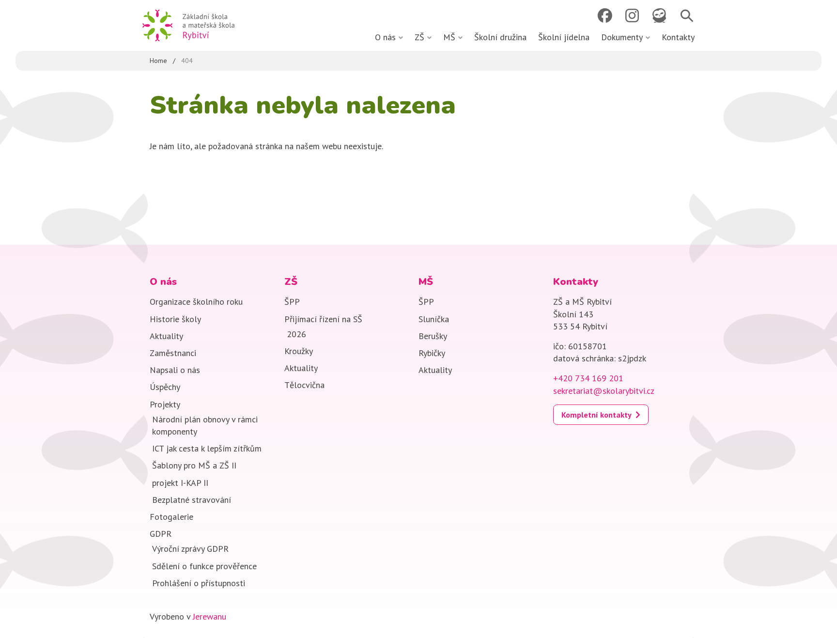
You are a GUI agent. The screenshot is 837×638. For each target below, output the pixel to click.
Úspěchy (165, 386)
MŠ (449, 37)
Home (158, 60)
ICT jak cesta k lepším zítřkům (207, 448)
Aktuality (166, 336)
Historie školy (175, 319)
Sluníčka (433, 319)
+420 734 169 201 (588, 378)
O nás (385, 37)
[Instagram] (632, 15)
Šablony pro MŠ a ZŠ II (198, 465)
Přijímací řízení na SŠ (323, 319)
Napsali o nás (175, 369)
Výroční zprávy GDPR (190, 548)
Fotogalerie (171, 516)
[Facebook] (605, 15)
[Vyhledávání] (687, 15)
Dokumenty (622, 37)
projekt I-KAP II (180, 482)
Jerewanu (209, 616)
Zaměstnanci (173, 352)
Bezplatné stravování (191, 499)
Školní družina (500, 37)
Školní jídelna (563, 37)
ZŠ (419, 37)
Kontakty (678, 37)
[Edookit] (659, 15)
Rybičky (431, 352)
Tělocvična (304, 384)
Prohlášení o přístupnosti (198, 583)
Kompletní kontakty (596, 415)
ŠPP (292, 301)
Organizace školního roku (196, 301)
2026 (296, 334)
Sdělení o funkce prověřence (204, 566)
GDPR (160, 533)
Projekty (165, 404)
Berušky (432, 336)
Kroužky (298, 351)
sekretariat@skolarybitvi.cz (603, 390)
